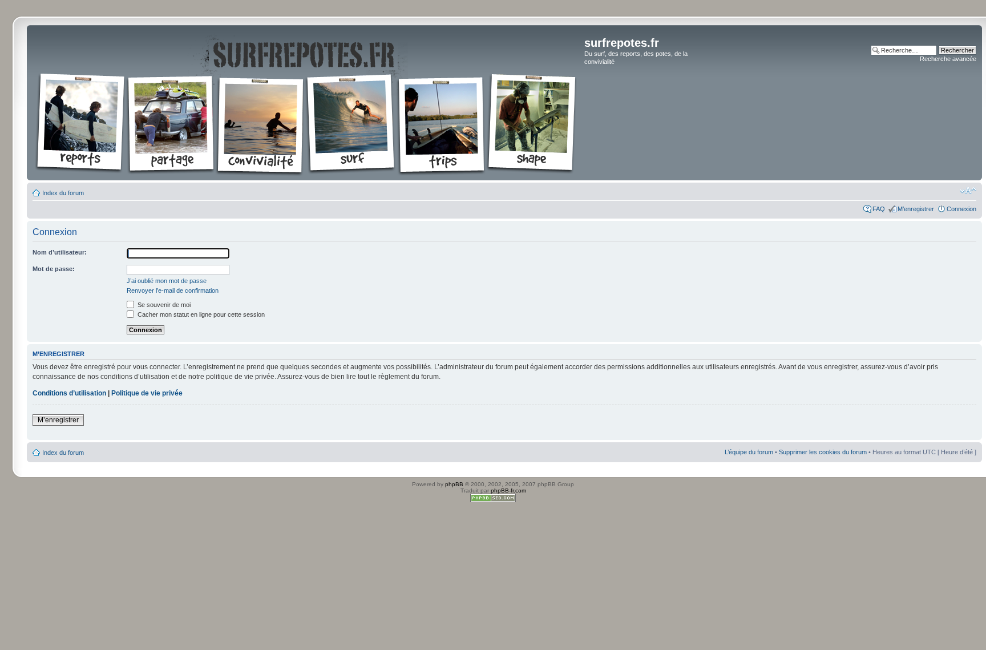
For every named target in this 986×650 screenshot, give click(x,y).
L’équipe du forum (749, 452)
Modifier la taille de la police (968, 190)
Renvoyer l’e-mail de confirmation (173, 290)
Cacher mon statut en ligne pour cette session (200, 314)
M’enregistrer (916, 208)
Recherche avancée (948, 58)
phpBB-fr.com (508, 490)
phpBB (454, 484)
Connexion (961, 208)
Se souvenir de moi (163, 304)
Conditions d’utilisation (69, 393)
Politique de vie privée (147, 393)
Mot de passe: (54, 268)
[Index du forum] (307, 102)
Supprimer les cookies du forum (823, 452)
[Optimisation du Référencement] (493, 500)
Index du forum (63, 192)
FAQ (878, 208)
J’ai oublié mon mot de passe (167, 280)
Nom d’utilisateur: (60, 252)
